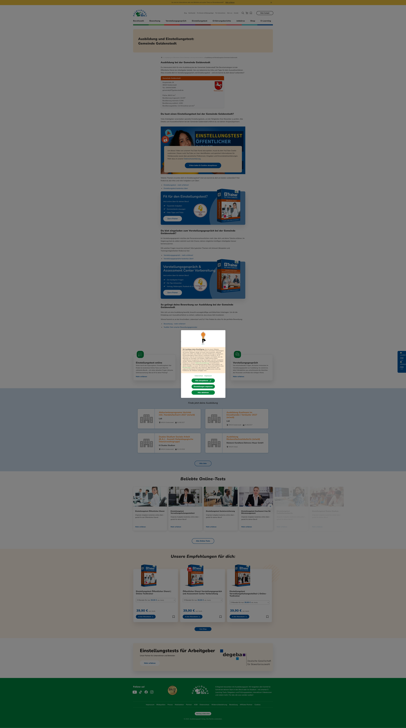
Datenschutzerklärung (202, 363)
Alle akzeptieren (201, 380)
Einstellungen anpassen (203, 386)
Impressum (208, 376)
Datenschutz (199, 376)
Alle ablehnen (203, 392)
